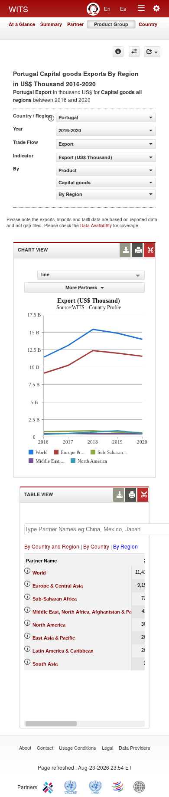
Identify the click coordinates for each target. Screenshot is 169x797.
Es (123, 8)
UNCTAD (72, 786)
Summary (51, 24)
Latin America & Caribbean (63, 650)
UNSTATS (95, 786)
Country (148, 24)
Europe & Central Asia (57, 585)
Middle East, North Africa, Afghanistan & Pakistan (89, 611)
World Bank (141, 786)
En (107, 8)
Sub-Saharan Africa (54, 598)
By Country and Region (51, 546)
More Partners (81, 287)
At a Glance (22, 24)
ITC (49, 786)
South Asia (45, 663)
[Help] (118, 51)
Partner (75, 24)
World (39, 572)
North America (48, 624)
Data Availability (96, 225)
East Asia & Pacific (53, 637)
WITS (18, 8)
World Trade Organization (118, 786)
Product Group (111, 24)
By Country (96, 546)
